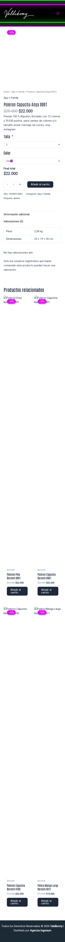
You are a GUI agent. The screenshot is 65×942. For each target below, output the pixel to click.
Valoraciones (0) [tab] (13, 221)
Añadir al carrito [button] (15, 591)
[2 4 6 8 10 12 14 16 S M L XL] (32, 144)
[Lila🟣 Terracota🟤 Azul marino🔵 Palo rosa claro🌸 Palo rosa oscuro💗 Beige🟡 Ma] (32, 161)
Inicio (6, 91)
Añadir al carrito (40, 184)
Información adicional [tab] (16, 214)
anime (17, 198)
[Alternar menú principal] (57, 13)
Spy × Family (17, 91)
